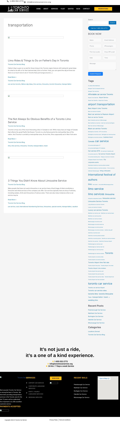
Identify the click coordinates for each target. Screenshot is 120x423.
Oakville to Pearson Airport (105, 241)
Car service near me (93, 154)
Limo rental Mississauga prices (105, 184)
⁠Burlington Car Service (95, 316)
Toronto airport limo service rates (96, 276)
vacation (75, 206)
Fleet (63, 9)
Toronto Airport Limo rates (107, 265)
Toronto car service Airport (96, 287)
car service (11, 206)
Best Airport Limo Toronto (97, 108)
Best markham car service (94, 123)
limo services (96, 194)
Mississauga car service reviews (96, 230)
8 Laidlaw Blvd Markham (94, 85)
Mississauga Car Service (96, 323)
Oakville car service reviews (108, 238)
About (45, 9)
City (105, 159)
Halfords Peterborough (93, 171)
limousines (47, 206)
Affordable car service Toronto (100, 94)
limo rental (95, 184)
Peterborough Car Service (97, 310)
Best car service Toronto (95, 117)
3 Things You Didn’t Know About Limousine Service (37, 180)
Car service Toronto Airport (106, 154)
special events (56, 206)
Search (90, 19)
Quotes (71, 9)
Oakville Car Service (95, 320)
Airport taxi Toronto (103, 100)
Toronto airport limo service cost (96, 271)
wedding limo (93, 300)
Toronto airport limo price (94, 265)
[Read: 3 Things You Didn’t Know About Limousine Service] (36, 167)
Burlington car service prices (108, 134)
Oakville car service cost (94, 232)
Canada (91, 141)
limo (9, 146)
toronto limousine (55, 84)
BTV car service (103, 131)
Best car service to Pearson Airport (101, 114)
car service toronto (14, 84)
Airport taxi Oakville (93, 100)
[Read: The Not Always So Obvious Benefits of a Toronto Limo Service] (36, 105)
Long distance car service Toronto (96, 204)
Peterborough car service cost (95, 244)
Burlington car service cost (94, 134)
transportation (66, 84)
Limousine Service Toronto (98, 201)
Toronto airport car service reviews (96, 259)
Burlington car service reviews (95, 137)
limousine (45, 84)
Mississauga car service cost (95, 221)
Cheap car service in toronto (107, 156)
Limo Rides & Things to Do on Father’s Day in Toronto (38, 60)
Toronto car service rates (97, 290)
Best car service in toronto (94, 111)
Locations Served (94, 331)
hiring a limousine (105, 171)
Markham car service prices (94, 216)
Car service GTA (94, 151)
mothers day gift (108, 230)
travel (46, 146)
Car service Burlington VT (94, 145)
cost (17, 206)
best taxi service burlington (107, 123)
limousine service (109, 198)
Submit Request (95, 74)
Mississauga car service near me (96, 224)
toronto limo (93, 294)
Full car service (110, 168)
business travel (108, 137)
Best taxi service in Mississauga (96, 125)
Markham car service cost (94, 213)
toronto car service (100, 283)
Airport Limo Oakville (93, 97)
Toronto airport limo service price (96, 274)
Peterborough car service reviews (96, 253)
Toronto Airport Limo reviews (97, 268)
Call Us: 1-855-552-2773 (99, 28)
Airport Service (103, 97)
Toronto (30, 146)
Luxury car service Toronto (98, 210)
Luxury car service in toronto (95, 207)
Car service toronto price (94, 156)
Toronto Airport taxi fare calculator (96, 279)
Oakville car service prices (94, 238)
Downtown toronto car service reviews (97, 168)
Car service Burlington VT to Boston (96, 148)
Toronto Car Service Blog (16, 64)
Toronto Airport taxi (109, 276)
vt (109, 297)
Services (54, 9)
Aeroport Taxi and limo (93, 91)
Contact (86, 9)
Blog (78, 9)
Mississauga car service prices (95, 227)
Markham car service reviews (95, 218)
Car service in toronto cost (107, 151)
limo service (37, 84)
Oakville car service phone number (96, 235)
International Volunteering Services (31, 206)
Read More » (12, 77)
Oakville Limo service (93, 241)
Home (38, 9)
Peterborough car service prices (95, 249)
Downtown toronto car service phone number (98, 165)
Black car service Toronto (97, 128)
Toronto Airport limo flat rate (98, 262)
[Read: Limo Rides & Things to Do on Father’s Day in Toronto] (36, 46)
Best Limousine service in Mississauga (97, 120)
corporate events (93, 162)
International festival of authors (102, 177)
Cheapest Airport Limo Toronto (95, 159)
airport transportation (101, 104)
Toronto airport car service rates (95, 256)
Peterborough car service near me (96, 246)
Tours (90, 297)
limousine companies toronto (95, 198)
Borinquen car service (93, 131)
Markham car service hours (107, 213)
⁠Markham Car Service (95, 313)
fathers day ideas (27, 84)
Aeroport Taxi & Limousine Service (96, 88)
